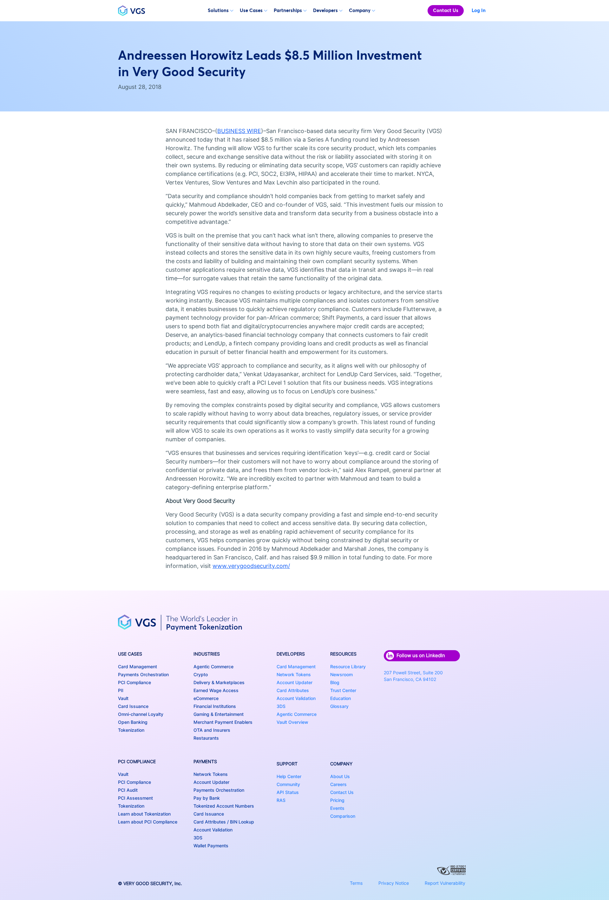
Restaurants (206, 738)
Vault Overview (292, 722)
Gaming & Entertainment (218, 714)
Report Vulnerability (445, 883)
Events (337, 808)
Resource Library (348, 666)
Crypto (200, 674)
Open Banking (132, 722)
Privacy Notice (393, 883)
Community (288, 784)
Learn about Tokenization (144, 814)
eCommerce (206, 698)
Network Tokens (210, 774)
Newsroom (341, 674)
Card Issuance (133, 706)
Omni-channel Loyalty (140, 714)
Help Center (289, 776)
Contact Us (445, 10)
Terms (356, 883)
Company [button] (359, 10)
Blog (334, 682)
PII (120, 690)
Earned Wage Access (216, 690)
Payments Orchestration (143, 674)
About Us (340, 776)
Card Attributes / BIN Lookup (223, 821)
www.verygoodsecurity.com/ (251, 566)
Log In (479, 10)
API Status (288, 792)
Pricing (337, 800)
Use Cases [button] (251, 10)
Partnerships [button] (288, 10)
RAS (281, 800)
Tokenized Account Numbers (223, 806)
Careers (338, 784)
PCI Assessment (135, 798)
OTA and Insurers (211, 730)
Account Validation (212, 829)
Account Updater (211, 782)
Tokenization (131, 730)
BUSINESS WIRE (239, 131)
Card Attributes (293, 690)
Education (340, 698)
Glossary (339, 706)
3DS (197, 837)
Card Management (137, 666)
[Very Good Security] (131, 10)
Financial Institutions (214, 706)
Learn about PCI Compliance (147, 821)
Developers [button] (325, 10)
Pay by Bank (206, 798)
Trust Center (343, 690)
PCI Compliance (134, 682)
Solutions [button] (218, 10)
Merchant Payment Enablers (222, 722)
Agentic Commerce (213, 666)
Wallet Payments (210, 845)
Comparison (342, 816)
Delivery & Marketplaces (219, 682)
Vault (123, 698)
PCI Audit (128, 790)
